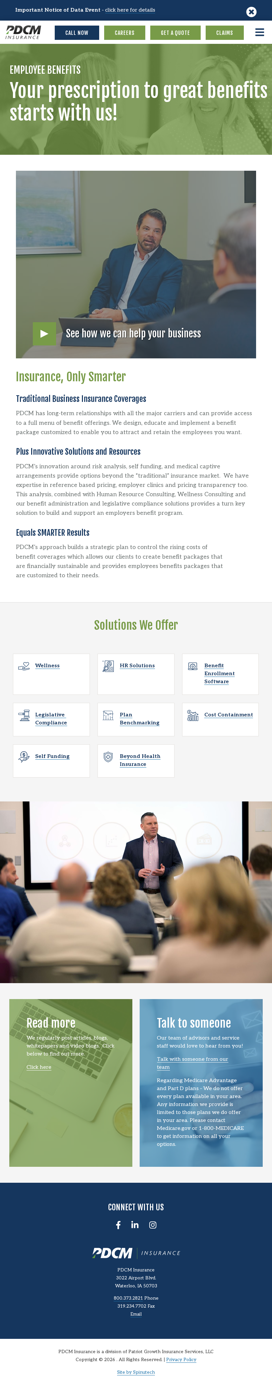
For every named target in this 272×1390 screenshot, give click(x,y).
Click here (39, 1067)
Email (136, 1314)
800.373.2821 (128, 1298)
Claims (224, 33)
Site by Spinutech (136, 1372)
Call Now (77, 33)
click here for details (130, 10)
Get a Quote (175, 33)
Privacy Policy (181, 1359)
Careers (125, 33)
